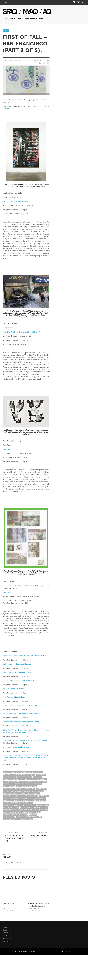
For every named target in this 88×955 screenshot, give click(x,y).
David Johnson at (20, 705)
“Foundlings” (7, 449)
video (18, 817)
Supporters (7, 938)
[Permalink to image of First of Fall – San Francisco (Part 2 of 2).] (26, 80)
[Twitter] (78, 2)
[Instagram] (74, 2)
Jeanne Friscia (41, 788)
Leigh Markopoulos (10, 908)
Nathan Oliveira (39, 798)
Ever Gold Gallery (28, 781)
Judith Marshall (9, 796)
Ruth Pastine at (17, 664)
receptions (25, 805)
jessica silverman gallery (34, 791)
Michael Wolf (26, 798)
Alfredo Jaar (37, 772)
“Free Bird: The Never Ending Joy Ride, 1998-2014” (21, 332)
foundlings (7, 784)
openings (7, 800)
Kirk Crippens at (17, 747)
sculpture (37, 812)
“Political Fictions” (9, 592)
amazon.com (8, 774)
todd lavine (23, 814)
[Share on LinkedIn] (39, 63)
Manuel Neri (44, 796)
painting (15, 800)
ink (22, 788)
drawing (43, 779)
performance (40, 800)
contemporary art (24, 777)
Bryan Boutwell (24, 774)
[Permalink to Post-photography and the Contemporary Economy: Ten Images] (39, 889)
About (5, 927)
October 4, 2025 (34, 910)
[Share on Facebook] (43, 60)
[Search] (5, 2)
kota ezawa (33, 796)
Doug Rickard (17, 779)
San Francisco (26, 810)
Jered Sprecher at (13, 689)
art (15, 774)
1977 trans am (8, 772)
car (33, 774)
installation (30, 788)
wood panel (37, 817)
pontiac (18, 803)
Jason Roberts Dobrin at (25, 656)
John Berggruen (22, 793)
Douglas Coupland (31, 779)
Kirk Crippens (22, 796)
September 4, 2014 (15, 60)
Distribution (7, 930)
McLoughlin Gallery (39, 740)
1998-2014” (19, 772)
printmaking (28, 803)
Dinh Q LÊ (6, 779)
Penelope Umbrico (27, 800)
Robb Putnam (42, 807)
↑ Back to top (65, 951)
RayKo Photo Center (11, 805)
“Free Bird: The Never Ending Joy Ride (17, 819)
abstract (27, 772)
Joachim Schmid (9, 793)
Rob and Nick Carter (28, 807)
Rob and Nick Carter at (21, 722)
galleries (25, 784)
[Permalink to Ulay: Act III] (13, 889)
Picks (6, 30)
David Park (37, 777)
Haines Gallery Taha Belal (26, 786)
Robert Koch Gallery (11, 810)
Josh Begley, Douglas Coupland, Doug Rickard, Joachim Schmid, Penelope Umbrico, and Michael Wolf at (26, 757)
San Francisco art (40, 810)
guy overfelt (35, 784)
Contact (6, 933)
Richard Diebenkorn (11, 807)
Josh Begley (35, 793)
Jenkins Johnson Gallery (13, 791)
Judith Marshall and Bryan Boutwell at (17, 740)
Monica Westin (33, 908)
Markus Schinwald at (19, 680)
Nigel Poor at (14, 697)
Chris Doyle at (18, 672)
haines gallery (9, 786)
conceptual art (9, 777)
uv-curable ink (9, 817)
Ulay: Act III (8, 903)
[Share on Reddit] (43, 63)
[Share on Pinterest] (35, 63)
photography (8, 803)
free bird (17, 784)
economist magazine (11, 781)
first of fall (42, 781)
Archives (6, 941)
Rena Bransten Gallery (39, 805)
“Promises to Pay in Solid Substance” (16, 201)
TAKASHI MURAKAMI (10, 814)
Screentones (27, 812)
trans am (32, 814)
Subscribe (6, 935)
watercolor (26, 817)
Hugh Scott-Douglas (11, 788)
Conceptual (40, 774)
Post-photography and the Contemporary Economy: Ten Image (38, 906)
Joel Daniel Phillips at (21, 713)
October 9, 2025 (9, 910)
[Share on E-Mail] (48, 63)
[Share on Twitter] (48, 60)
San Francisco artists (12, 812)
